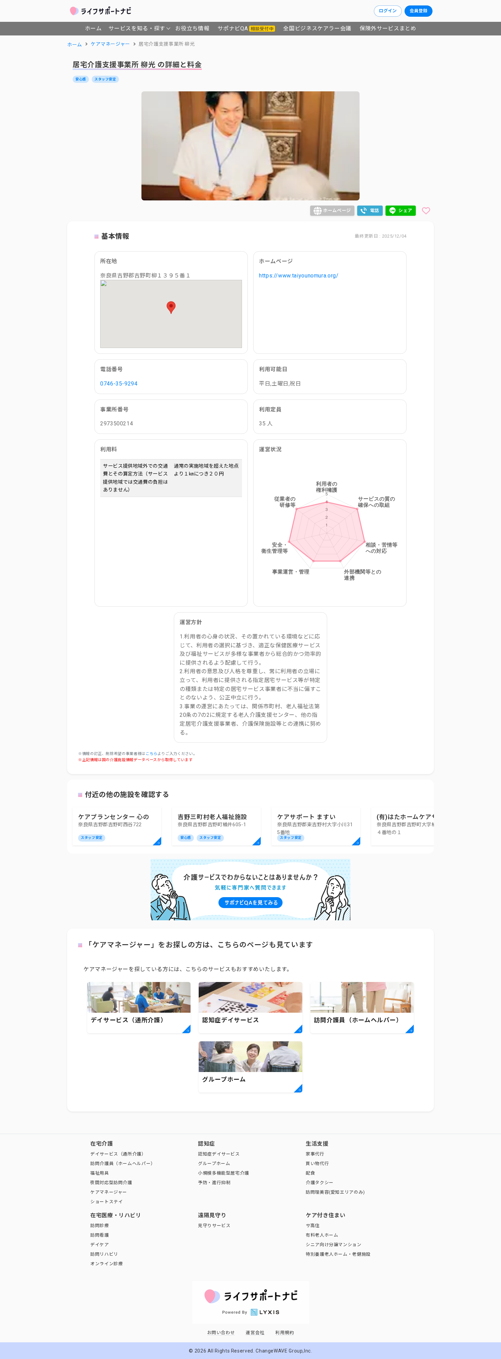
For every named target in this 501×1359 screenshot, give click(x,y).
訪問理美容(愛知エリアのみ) (335, 1192)
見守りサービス (214, 1225)
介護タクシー (320, 1182)
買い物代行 (317, 1163)
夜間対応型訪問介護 (111, 1182)
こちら (151, 754)
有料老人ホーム (322, 1235)
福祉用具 (99, 1173)
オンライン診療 (106, 1263)
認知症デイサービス (219, 1154)
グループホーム (214, 1163)
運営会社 (255, 1332)
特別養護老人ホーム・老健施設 (338, 1254)
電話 (374, 210)
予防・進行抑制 (214, 1182)
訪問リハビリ (104, 1254)
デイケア (99, 1244)
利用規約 (284, 1332)
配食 (310, 1173)
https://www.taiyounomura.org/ (299, 275)
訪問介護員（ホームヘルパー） (122, 1163)
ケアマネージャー (108, 1192)
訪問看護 (99, 1235)
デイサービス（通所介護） (118, 1154)
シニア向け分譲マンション (334, 1244)
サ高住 (313, 1225)
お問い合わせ (221, 1332)
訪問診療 (99, 1225)
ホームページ (337, 210)
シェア (405, 210)
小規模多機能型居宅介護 (223, 1173)
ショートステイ (106, 1201)
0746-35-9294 (119, 383)
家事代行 (315, 1154)
